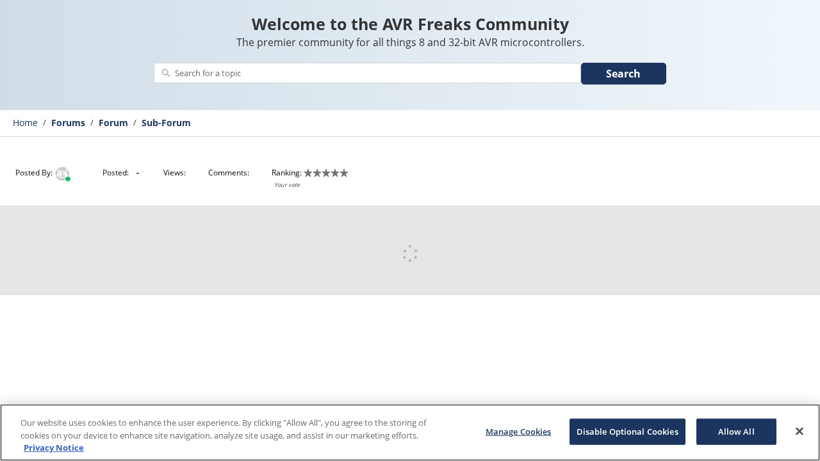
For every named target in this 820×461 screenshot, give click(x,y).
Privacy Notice (54, 447)
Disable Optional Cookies (627, 431)
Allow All (736, 431)
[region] (410, 432)
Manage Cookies (519, 431)
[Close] (799, 431)
